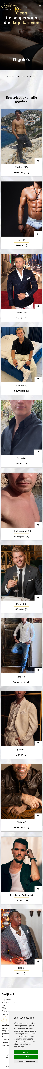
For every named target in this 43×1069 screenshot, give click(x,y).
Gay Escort (7, 999)
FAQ (4, 1008)
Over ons (6, 1005)
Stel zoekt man (9, 1002)
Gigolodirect (9, 5)
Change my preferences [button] (26, 1061)
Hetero (19, 77)
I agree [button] (25, 1052)
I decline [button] (26, 1057)
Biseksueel (31, 77)
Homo (24, 77)
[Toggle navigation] (39, 5)
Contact (5, 1011)
